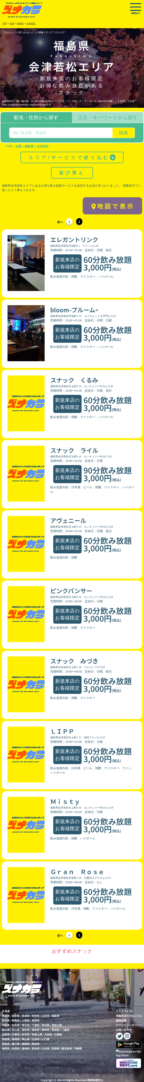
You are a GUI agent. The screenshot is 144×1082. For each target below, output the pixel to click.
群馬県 (16, 1020)
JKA (59, 1080)
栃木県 (16, 1025)
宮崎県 (55, 1048)
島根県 (16, 1039)
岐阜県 (36, 1030)
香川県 (16, 1044)
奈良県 (26, 1034)
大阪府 (48, 1034)
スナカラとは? (124, 1011)
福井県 (26, 1030)
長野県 (36, 1020)
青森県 (6, 1016)
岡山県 (26, 1039)
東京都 (46, 1025)
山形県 (46, 1016)
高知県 (36, 1044)
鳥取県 (6, 1039)
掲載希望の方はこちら (129, 1016)
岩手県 (16, 1016)
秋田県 (36, 1016)
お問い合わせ (124, 1030)
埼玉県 (26, 1025)
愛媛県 (26, 1044)
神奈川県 (57, 1025)
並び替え (72, 172)
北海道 (6, 1011)
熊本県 (36, 1048)
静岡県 (46, 1030)
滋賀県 (6, 1034)
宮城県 (26, 1016)
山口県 (46, 1039)
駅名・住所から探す (36, 117)
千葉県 (36, 1025)
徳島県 (6, 1044)
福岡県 (6, 1048)
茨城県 (6, 1025)
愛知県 (55, 1030)
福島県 (55, 1016)
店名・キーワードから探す (108, 117)
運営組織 (121, 1020)
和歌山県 (37, 1034)
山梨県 (26, 1020)
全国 (12, 23)
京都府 (16, 1034)
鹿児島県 (67, 1048)
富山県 (6, 1030)
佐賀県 (16, 1048)
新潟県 (6, 1020)
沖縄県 (78, 1048)
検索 (123, 132)
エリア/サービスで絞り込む (71, 157)
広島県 (36, 1039)
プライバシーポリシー (129, 1025)
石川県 (16, 1030)
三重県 (65, 1030)
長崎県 (26, 1048)
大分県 (46, 1048)
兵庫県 (58, 1034)
